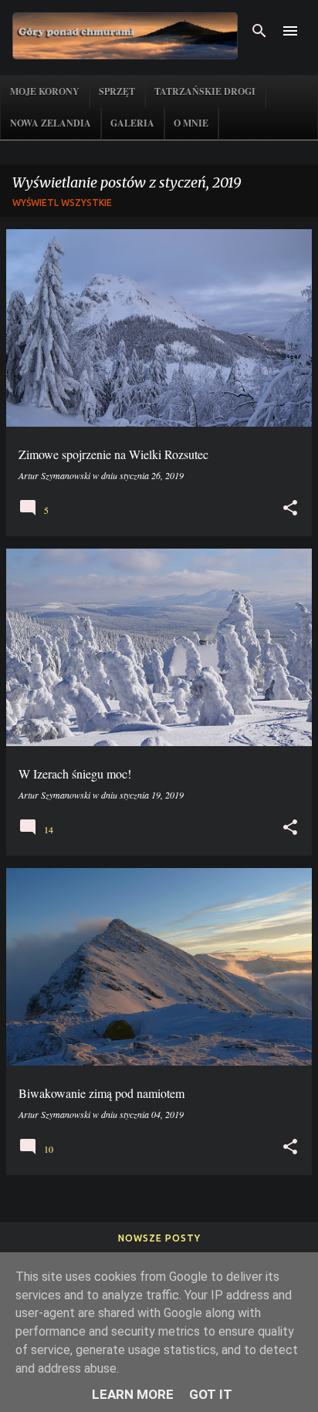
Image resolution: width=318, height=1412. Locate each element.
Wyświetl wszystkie (62, 203)
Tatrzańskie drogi (204, 91)
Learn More (133, 1394)
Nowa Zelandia (50, 123)
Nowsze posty (159, 1238)
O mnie (191, 123)
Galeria (132, 123)
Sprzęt (117, 91)
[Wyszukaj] (259, 30)
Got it (210, 1394)
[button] (290, 508)
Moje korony (45, 91)
